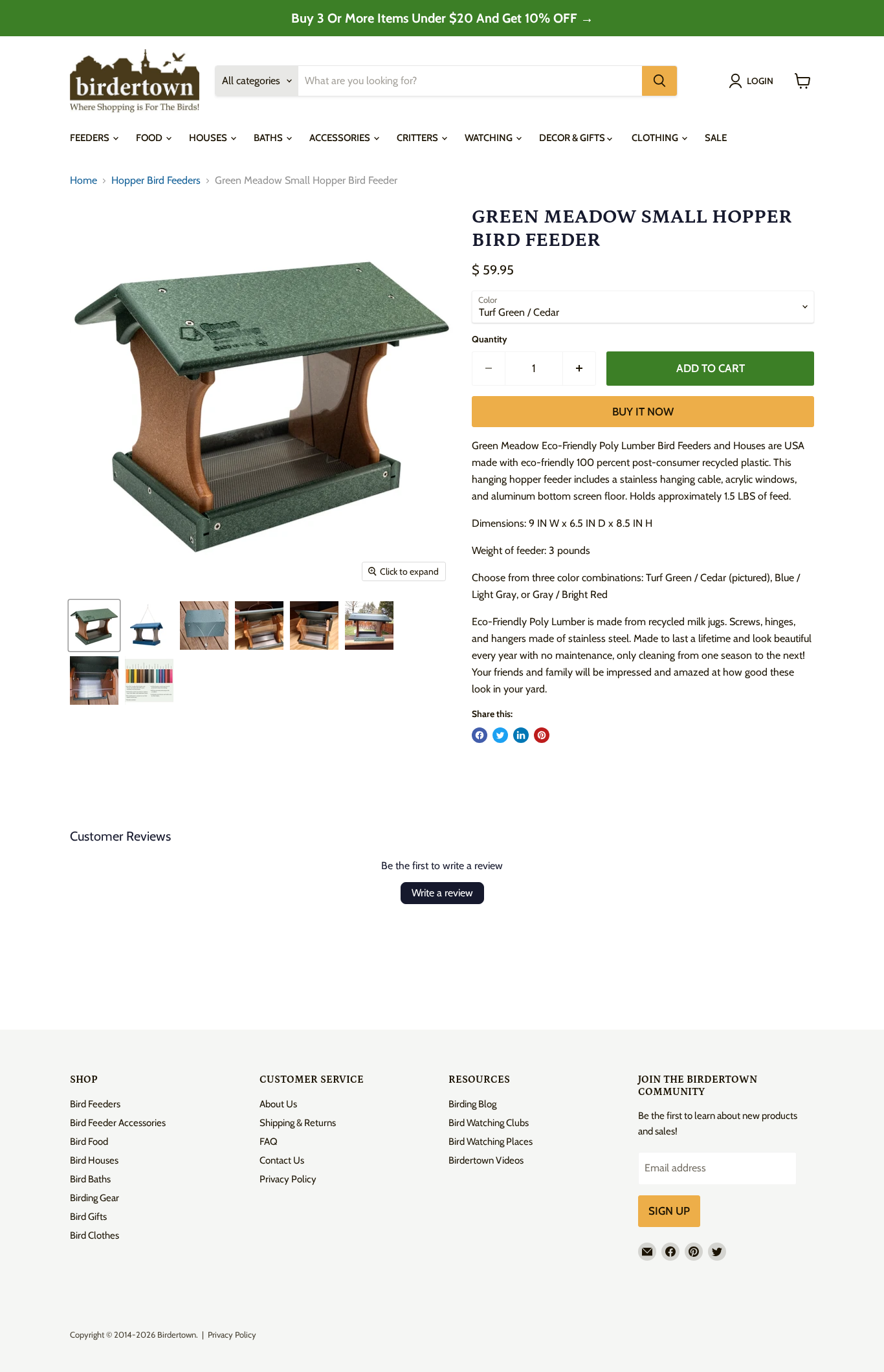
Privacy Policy (288, 1179)
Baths (269, 138)
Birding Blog (472, 1104)
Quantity (489, 339)
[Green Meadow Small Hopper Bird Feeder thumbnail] (149, 625)
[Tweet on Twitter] (500, 735)
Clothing (656, 138)
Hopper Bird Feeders (156, 180)
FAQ (269, 1141)
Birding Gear (94, 1198)
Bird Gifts (88, 1217)
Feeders (90, 138)
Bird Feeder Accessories (118, 1123)
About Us (278, 1104)
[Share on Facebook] (479, 735)
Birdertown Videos (486, 1160)
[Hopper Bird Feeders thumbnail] (94, 625)
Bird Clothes (94, 1235)
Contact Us (282, 1160)
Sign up (669, 1210)
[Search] (659, 81)
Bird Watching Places (490, 1141)
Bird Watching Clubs (488, 1123)
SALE (716, 138)
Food (150, 138)
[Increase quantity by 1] (579, 368)
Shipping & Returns (298, 1123)
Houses (209, 138)
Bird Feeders (95, 1104)
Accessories (340, 138)
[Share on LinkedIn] (521, 735)
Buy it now (643, 411)
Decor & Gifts (573, 138)
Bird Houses (94, 1160)
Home (83, 180)
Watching (489, 138)
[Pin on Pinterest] (541, 735)
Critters (418, 138)
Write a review (442, 893)
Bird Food (89, 1141)
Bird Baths (90, 1179)
